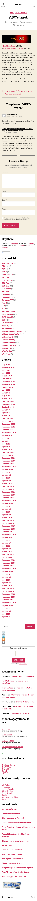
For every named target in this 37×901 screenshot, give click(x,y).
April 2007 (6, 549)
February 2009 (8, 486)
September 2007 (9, 535)
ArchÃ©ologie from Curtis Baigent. (16, 872)
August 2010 (7, 435)
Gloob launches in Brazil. (20, 713)
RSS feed (20, 246)
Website (4, 209)
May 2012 (6, 396)
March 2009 (7, 484)
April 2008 (6, 515)
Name (4, 191)
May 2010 (6, 444)
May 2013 (6, 373)
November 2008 (8, 495)
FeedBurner (23, 664)
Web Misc (6, 354)
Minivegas (6, 787)
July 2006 (6, 574)
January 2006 (8, 591)
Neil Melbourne (8, 681)
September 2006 (9, 569)
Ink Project (6, 785)
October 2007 (7, 532)
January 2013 (7, 379)
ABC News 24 (7, 263)
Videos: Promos (8, 343)
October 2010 (7, 430)
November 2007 (8, 529)
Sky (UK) (5, 326)
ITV (3, 306)
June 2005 (6, 611)
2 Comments (20, 25)
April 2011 (6, 413)
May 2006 (6, 580)
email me (14, 244)
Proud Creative (7, 793)
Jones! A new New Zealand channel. (16, 823)
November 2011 (8, 404)
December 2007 (8, 526)
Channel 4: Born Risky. (25, 702)
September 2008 (9, 501)
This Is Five (6, 769)
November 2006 (8, 563)
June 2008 (6, 509)
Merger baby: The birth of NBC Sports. (17, 868)
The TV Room (7, 767)
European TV (7, 300)
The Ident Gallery (8, 765)
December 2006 (8, 560)
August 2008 (7, 503)
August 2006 (7, 571)
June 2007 (6, 543)
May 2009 (6, 478)
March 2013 (7, 376)
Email (4, 200)
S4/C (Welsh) (7, 317)
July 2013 (6, 370)
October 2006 (8, 566)
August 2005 (7, 605)
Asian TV (5, 277)
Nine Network (7, 314)
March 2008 (7, 518)
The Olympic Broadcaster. (13, 859)
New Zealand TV (8, 311)
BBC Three (6, 289)
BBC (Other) (7, 280)
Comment (5, 173)
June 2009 (6, 475)
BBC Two (5, 292)
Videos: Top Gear (9, 345)
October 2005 (8, 600)
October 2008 (8, 498)
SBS (3, 320)
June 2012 (6, 393)
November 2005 (8, 597)
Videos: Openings (9, 340)
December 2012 (8, 382)
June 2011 (6, 410)
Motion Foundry (8, 789)
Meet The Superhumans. (12, 854)
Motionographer (8, 741)
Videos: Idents (21, 12)
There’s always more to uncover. (15, 841)
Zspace (4, 799)
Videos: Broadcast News (12, 331)
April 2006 (6, 583)
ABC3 (4, 272)
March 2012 (7, 399)
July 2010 (6, 438)
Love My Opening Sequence (22, 676)
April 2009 (6, 481)
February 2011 (8, 418)
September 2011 (8, 407)
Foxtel (4, 303)
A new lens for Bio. (9, 809)
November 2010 (8, 427)
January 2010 (7, 455)
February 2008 (8, 520)
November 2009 (8, 461)
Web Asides (7, 351)
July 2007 (6, 540)
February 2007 (8, 554)
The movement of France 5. (13, 818)
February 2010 (8, 452)
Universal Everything (10, 797)
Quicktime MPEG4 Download (13, 48)
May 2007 (6, 546)
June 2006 (6, 577)
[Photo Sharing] (18, 39)
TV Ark (4, 771)
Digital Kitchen (7, 791)
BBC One (5, 286)
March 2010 (7, 450)
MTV (4, 309)
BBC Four (5, 283)
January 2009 (8, 489)
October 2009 (8, 464)
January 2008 (8, 523)
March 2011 (6, 416)
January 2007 (8, 557)
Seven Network (8, 323)
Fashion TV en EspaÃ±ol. (12, 850)
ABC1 (12, 12)
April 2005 (6, 617)
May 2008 (6, 512)
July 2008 (6, 506)
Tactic (4, 795)
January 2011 (7, 421)
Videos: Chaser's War (11, 334)
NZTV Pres (6, 773)
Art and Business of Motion (12, 747)
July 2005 (6, 608)
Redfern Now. (7, 845)
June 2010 (6, 441)
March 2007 (7, 552)
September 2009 (9, 467)
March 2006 (7, 586)
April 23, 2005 (27, 22)
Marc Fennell (7, 735)
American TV (7, 275)
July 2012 (6, 390)
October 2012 (7, 387)
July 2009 (6, 472)
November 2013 (8, 367)
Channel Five (7, 297)
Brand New (6, 729)
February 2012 (8, 401)
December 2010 (8, 424)
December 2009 (8, 458)
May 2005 (6, 614)
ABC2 (4, 269)
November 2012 (8, 384)
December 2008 (8, 492)
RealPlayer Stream (9, 46)
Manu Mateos (7, 688)
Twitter (31, 244)
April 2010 (6, 447)
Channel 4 (6, 294)
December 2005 (8, 594)
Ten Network (7, 328)
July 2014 (6, 365)
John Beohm (14, 22)
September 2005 (9, 603)
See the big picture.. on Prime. (14, 876)
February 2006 (8, 588)
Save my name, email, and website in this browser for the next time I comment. (17, 219)
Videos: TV (6, 348)
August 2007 (7, 537)
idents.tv (18, 4)
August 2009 (7, 469)
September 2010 (9, 433)
